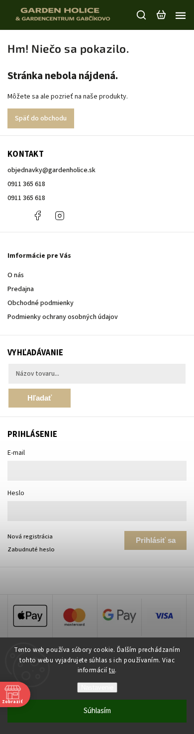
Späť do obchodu (41, 118)
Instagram (59, 215)
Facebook (37, 215)
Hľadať (39, 398)
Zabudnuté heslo (31, 549)
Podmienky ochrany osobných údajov (62, 317)
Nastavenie (97, 687)
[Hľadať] (142, 15)
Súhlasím (97, 711)
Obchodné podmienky (40, 303)
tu (112, 670)
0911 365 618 (26, 184)
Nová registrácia (30, 536)
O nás (15, 275)
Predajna (20, 289)
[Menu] (181, 15)
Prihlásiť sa (156, 540)
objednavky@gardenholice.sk (51, 170)
